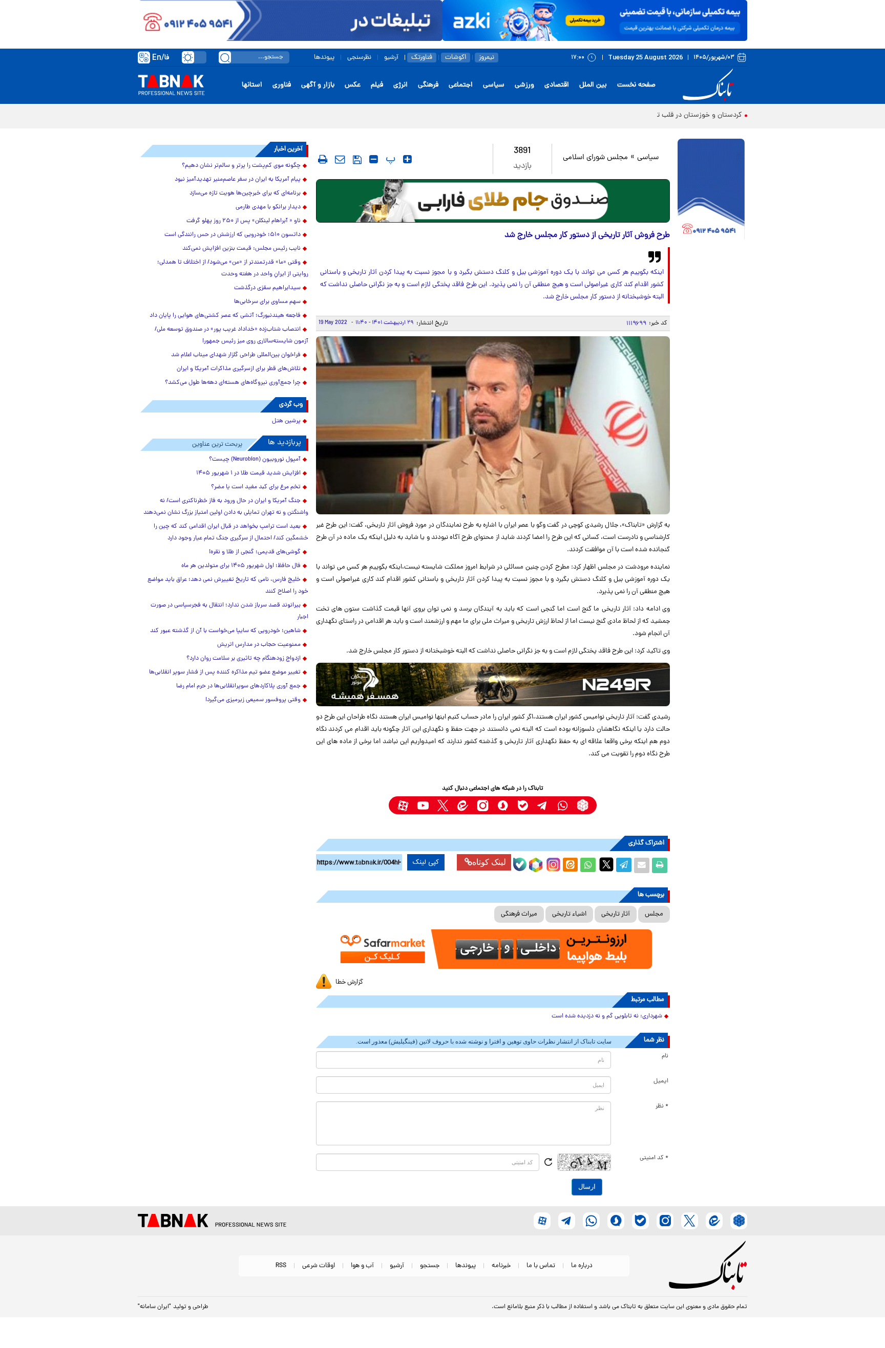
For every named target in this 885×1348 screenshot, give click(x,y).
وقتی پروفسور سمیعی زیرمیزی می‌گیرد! (253, 700)
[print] (322, 159)
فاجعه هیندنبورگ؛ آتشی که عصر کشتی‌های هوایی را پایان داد (225, 315)
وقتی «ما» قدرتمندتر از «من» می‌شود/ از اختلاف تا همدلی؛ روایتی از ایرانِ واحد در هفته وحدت (232, 268)
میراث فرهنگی (519, 914)
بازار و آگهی (317, 85)
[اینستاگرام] (552, 863)
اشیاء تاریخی (569, 914)
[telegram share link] (623, 865)
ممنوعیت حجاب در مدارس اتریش (259, 644)
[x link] (442, 805)
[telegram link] (542, 805)
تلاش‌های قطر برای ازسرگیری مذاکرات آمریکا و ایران (239, 369)
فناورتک (421, 57)
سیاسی (493, 85)
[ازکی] (594, 20)
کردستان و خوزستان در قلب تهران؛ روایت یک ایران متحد (660, 115)
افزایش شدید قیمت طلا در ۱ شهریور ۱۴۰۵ (248, 473)
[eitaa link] (462, 805)
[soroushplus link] (502, 805)
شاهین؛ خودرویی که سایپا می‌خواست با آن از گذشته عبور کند (225, 631)
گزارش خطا (349, 982)
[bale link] (522, 805)
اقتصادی (556, 85)
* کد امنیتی (654, 1158)
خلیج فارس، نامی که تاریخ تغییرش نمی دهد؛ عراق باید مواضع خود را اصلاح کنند (228, 585)
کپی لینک (426, 862)
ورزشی (524, 85)
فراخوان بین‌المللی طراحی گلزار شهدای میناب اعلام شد (236, 355)
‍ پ (389, 159)
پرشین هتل (286, 421)
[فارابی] (493, 201)
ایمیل (661, 1081)
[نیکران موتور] (493, 684)
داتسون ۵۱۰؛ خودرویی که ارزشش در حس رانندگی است (232, 235)
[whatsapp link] (562, 805)
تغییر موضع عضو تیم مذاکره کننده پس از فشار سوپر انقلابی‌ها (225, 672)
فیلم (377, 85)
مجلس (654, 914)
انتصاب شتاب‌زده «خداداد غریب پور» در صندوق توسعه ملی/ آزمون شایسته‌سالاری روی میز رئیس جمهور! (231, 335)
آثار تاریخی (615, 914)
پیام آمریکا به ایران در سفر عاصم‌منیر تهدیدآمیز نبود (238, 179)
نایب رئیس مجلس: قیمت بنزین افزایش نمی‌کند (241, 248)
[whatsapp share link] (588, 865)
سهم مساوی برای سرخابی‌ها (267, 302)
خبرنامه (501, 1266)
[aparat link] (402, 805)
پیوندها (324, 57)
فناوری (281, 85)
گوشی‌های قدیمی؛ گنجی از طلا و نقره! (255, 552)
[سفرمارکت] (492, 949)
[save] (357, 159)
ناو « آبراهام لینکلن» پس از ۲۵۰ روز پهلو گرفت (243, 221)
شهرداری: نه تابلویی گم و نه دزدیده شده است (607, 1016)
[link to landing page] (709, 85)
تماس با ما (540, 1266)
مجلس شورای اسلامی (595, 158)
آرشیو (391, 57)
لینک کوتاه (489, 862)
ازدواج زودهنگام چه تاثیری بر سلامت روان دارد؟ (243, 658)
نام (665, 1056)
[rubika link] (582, 805)
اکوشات (455, 57)
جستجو (429, 1266)
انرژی (400, 85)
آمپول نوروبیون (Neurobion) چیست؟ (255, 459)
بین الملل (593, 85)
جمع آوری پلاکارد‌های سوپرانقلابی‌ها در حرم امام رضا (238, 686)
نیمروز (486, 57)
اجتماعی (461, 85)
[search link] (225, 57)
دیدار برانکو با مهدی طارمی (268, 207)
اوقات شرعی (318, 1266)
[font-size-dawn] (374, 159)
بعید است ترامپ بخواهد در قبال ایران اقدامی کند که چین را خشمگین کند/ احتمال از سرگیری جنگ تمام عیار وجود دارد (231, 532)
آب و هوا (362, 1266)
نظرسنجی (359, 57)
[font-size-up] (407, 159)
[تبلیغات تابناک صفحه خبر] (711, 190)
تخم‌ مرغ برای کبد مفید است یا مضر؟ (256, 487)
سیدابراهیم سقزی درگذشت (267, 288)
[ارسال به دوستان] (641, 865)
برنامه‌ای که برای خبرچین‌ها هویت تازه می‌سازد (245, 193)
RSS (281, 1266)
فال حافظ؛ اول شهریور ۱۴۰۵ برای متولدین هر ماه (241, 566)
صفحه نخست (636, 85)
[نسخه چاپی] (659, 865)
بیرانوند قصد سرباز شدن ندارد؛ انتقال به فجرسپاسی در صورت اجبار (229, 611)
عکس (353, 85)
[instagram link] (482, 805)
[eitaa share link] (570, 865)
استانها (252, 85)
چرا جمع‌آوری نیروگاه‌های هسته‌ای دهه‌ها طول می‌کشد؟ (233, 382)
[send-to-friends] (340, 159)
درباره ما (582, 1266)
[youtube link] (422, 805)
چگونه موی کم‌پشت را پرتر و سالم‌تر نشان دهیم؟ (241, 165)
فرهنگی (428, 85)
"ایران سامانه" (154, 1307)
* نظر (662, 1106)
